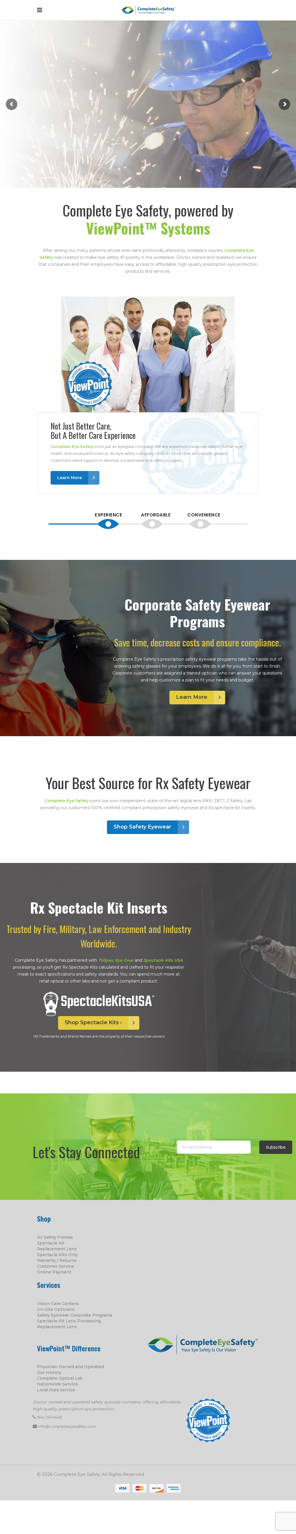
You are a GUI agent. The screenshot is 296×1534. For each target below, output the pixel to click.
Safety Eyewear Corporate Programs (74, 1315)
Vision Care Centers (58, 1303)
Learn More (34, 129)
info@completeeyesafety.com (67, 1426)
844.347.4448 (49, 1417)
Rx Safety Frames (55, 1237)
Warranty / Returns (57, 1260)
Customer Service (55, 1266)
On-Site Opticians (56, 1309)
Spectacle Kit (50, 1243)
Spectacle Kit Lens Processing (69, 1321)
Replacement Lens (57, 1248)
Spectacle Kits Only (57, 1254)
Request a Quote (101, 129)
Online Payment (54, 1272)
